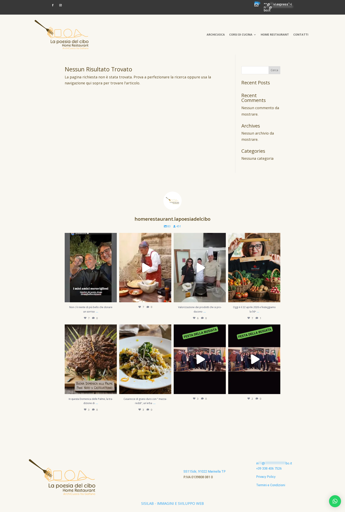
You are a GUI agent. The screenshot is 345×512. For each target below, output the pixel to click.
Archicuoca (216, 34)
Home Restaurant (275, 34)
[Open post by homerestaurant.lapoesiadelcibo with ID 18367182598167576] (254, 359)
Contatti (300, 34)
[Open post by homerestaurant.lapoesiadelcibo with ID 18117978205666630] (145, 267)
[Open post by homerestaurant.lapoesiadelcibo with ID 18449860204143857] (91, 267)
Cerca (274, 70)
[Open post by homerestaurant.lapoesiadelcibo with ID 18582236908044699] (254, 267)
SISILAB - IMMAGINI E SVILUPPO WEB (172, 503)
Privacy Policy (266, 477)
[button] (335, 501)
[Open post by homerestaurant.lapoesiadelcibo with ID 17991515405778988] (91, 359)
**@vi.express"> (257, 3)
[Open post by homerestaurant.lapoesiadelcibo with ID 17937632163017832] (200, 359)
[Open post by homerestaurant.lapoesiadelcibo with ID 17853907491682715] (145, 359)
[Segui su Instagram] (60, 5)
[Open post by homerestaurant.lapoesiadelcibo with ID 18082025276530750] (200, 267)
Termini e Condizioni (270, 485)
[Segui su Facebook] (52, 5)
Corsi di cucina (240, 34)
